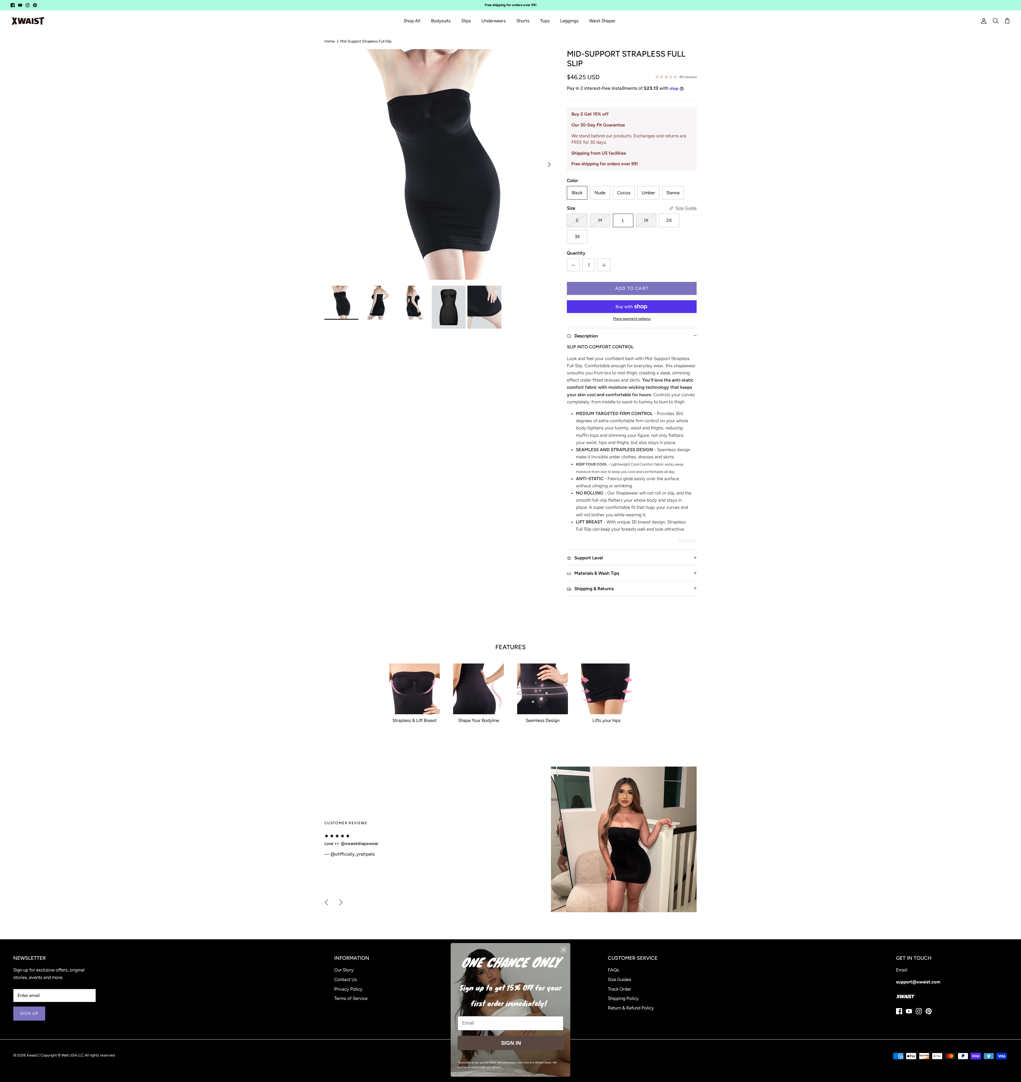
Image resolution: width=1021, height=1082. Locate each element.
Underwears (494, 20)
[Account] (982, 21)
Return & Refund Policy (631, 1008)
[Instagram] (28, 5)
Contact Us (345, 979)
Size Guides (619, 979)
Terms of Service (350, 998)
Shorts (522, 20)
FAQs (613, 970)
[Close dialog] (563, 949)
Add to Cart (631, 288)
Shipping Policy (623, 998)
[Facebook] (13, 5)
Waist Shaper (602, 20)
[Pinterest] (35, 5)
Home (329, 41)
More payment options (632, 319)
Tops (545, 20)
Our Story (344, 970)
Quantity (576, 253)
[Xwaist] (28, 21)
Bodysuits (441, 20)
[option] (439, 164)
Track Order (619, 989)
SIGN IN (511, 1043)
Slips (466, 20)
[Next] (549, 164)
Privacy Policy (348, 989)
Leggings (569, 20)
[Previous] (326, 902)
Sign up (29, 1013)
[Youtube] (20, 5)
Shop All (412, 20)
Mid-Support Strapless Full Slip (365, 41)
